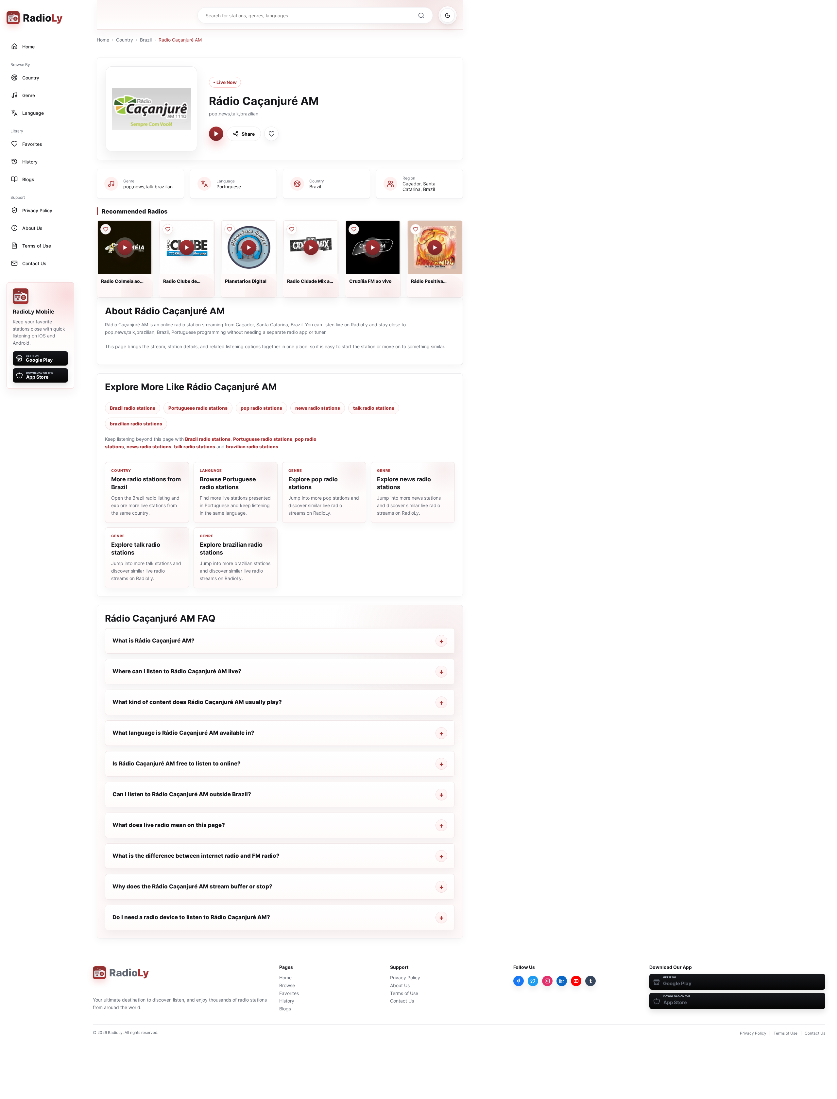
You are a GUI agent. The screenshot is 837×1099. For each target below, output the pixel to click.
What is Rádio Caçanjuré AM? (153, 640)
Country (124, 40)
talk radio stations (373, 408)
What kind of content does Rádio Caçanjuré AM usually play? (197, 702)
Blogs (285, 1008)
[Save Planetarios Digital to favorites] (229, 229)
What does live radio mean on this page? (168, 825)
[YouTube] (576, 981)
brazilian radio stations (136, 423)
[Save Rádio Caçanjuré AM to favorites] (271, 134)
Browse (287, 985)
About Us (400, 985)
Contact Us (402, 1001)
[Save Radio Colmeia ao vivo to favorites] (105, 229)
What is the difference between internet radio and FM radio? (196, 855)
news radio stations (317, 408)
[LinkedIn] (561, 981)
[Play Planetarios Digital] (248, 247)
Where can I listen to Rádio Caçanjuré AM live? (176, 671)
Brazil (146, 40)
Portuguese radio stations (198, 408)
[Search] (421, 15)
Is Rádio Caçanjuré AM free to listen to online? (176, 763)
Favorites (289, 993)
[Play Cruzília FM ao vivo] (372, 247)
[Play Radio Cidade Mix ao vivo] (310, 247)
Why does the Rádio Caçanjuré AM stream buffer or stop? (192, 886)
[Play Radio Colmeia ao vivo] (124, 247)
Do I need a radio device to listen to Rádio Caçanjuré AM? (191, 917)
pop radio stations (261, 408)
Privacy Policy (405, 977)
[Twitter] (533, 981)
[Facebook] (518, 981)
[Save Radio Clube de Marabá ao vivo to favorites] (167, 229)
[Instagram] (547, 981)
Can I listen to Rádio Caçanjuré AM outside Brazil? (181, 794)
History (286, 1001)
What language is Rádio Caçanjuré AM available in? (183, 733)
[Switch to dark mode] (447, 15)
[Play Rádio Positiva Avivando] (434, 247)
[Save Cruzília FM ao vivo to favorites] (354, 229)
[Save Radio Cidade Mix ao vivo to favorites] (291, 229)
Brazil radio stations (132, 408)
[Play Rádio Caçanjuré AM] (216, 134)
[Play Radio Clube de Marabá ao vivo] (186, 247)
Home (103, 40)
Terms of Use (404, 993)
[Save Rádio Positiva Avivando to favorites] (415, 229)
